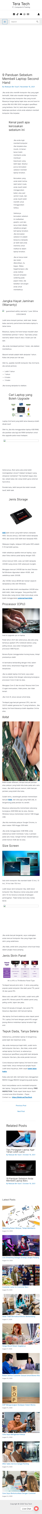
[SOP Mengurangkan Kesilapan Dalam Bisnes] (21, 1392)
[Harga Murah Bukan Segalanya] (21, 1334)
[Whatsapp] (24, 14)
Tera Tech (21, 4)
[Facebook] (14, 14)
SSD (4, 533)
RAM (10, 800)
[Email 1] (28, 14)
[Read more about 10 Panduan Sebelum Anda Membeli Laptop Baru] (21, 1168)
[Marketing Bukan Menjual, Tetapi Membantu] (21, 1216)
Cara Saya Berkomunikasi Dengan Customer (19, 1493)
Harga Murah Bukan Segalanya (14, 1346)
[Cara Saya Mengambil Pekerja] (21, 1422)
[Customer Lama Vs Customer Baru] (21, 1275)
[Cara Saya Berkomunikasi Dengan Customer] (21, 1481)
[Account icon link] (39, 14)
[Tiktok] (17, 14)
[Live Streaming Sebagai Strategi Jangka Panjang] (21, 1245)
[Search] (37, 21)
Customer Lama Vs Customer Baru (15, 1287)
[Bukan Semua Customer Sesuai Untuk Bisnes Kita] (21, 1363)
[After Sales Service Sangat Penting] (21, 1451)
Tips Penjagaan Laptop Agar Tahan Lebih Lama (20, 1150)
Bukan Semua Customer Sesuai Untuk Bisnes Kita (21, 1375)
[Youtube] (21, 14)
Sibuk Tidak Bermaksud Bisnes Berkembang (18, 1316)
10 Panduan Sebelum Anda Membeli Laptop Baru (19, 1179)
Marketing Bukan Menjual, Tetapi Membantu (18, 1228)
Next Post (21, 1111)
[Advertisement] (21, 47)
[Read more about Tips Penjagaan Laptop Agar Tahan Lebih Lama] (21, 1139)
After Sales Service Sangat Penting (15, 1464)
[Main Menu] (4, 21)
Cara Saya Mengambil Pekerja (13, 1434)
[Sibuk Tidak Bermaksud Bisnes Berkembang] (21, 1304)
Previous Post (21, 1105)
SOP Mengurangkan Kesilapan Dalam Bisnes (18, 1405)
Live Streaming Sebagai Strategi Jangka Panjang (20, 1257)
